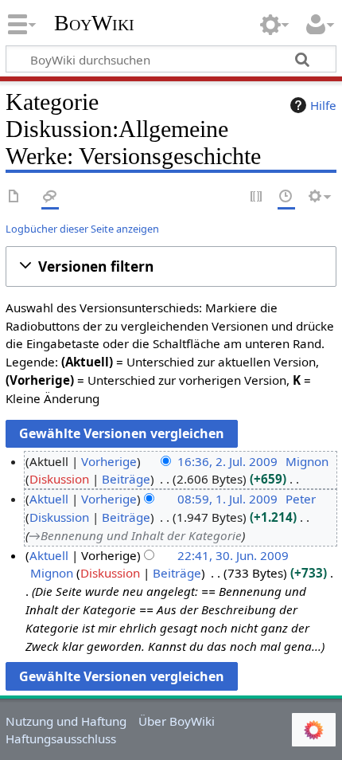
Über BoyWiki (176, 721)
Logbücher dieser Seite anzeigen (82, 228)
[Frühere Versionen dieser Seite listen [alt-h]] (286, 197)
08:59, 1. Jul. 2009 (227, 499)
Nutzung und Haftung (66, 721)
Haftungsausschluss (61, 738)
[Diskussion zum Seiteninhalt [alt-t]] (50, 197)
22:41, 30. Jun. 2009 (233, 555)
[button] (171, 266)
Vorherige (109, 461)
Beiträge (126, 479)
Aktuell (48, 499)
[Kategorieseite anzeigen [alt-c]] (14, 197)
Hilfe (323, 105)
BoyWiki (94, 23)
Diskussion (59, 479)
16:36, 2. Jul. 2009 (227, 461)
